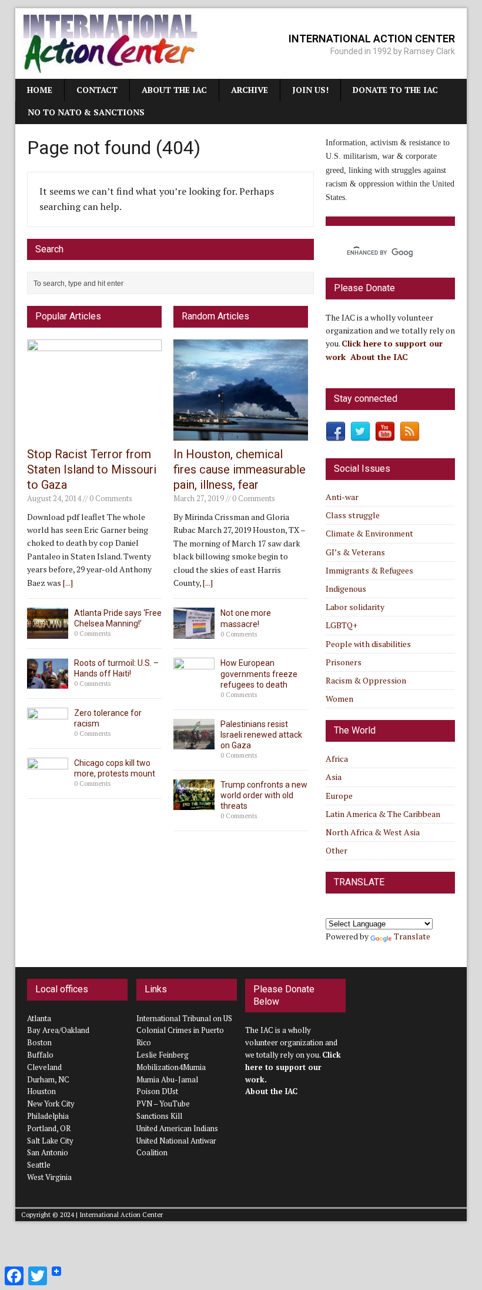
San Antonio (47, 1152)
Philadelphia (48, 1116)
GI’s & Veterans (355, 552)
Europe (339, 795)
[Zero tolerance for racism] (47, 732)
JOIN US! (310, 89)
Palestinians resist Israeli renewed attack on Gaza (261, 734)
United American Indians (177, 1128)
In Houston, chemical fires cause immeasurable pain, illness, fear (239, 469)
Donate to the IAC (395, 89)
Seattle (39, 1164)
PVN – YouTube (163, 1103)
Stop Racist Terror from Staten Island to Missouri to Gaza (91, 469)
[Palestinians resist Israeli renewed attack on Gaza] (194, 742)
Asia (334, 776)
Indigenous (346, 588)
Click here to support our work (293, 1067)
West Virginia (49, 1177)
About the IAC (174, 89)
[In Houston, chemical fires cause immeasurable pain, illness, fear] (240, 433)
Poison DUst (157, 1091)
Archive (249, 89)
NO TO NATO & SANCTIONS (86, 112)
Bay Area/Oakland (58, 1030)
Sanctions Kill (159, 1116)
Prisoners (344, 662)
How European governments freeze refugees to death (258, 673)
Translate (412, 936)
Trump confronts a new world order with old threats (263, 795)
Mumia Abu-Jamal (167, 1079)
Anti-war (342, 496)
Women (339, 698)
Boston (39, 1042)
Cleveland (44, 1067)
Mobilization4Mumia (171, 1067)
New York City (51, 1103)
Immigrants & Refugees (369, 570)
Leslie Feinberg (162, 1054)
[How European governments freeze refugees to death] (194, 682)
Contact (97, 89)
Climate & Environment (369, 533)
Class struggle (353, 515)
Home (39, 89)
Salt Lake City (50, 1140)
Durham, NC (48, 1079)
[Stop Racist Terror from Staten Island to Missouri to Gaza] (94, 433)
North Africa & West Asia (373, 832)
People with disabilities (368, 643)
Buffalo (40, 1054)
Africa (337, 758)
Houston (41, 1091)
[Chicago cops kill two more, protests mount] (47, 782)
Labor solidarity (355, 606)
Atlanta (39, 1018)
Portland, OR (49, 1128)
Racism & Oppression (366, 680)
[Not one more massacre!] (194, 632)
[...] (68, 582)
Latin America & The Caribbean (383, 813)
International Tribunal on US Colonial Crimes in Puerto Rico (184, 1030)
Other (336, 850)
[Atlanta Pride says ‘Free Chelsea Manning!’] (47, 631)
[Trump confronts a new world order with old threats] (194, 803)
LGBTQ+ (341, 625)
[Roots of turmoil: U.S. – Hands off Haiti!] (47, 681)
